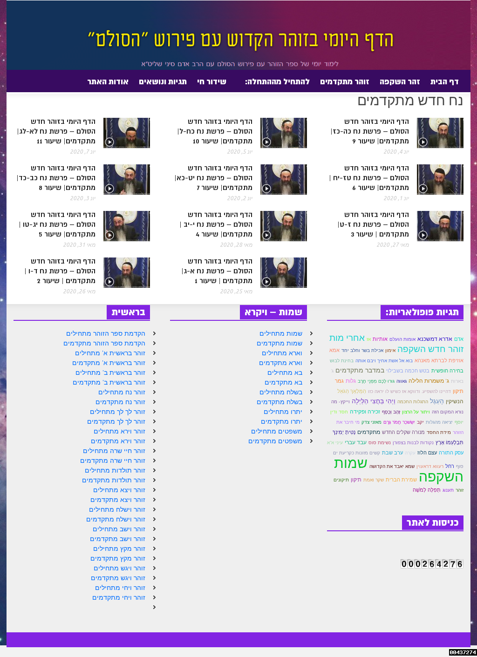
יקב (420, 422)
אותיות (380, 339)
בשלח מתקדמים (279, 402)
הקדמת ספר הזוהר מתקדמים (104, 343)
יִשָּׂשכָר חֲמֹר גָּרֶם (399, 422)
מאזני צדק (371, 422)
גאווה (401, 381)
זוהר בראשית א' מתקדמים (108, 363)
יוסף (459, 422)
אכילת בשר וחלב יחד (362, 350)
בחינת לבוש (342, 361)
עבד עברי (356, 442)
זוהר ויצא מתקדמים (117, 499)
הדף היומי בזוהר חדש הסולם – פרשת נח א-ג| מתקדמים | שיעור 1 (216, 271)
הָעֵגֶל (437, 401)
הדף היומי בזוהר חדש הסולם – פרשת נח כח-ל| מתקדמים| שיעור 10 (214, 131)
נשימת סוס (379, 443)
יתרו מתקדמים (281, 421)
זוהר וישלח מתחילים (117, 509)
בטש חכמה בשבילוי (407, 370)
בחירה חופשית (447, 370)
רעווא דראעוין (429, 466)
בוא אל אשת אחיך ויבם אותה (384, 361)
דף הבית (444, 81)
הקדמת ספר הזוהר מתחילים (105, 333)
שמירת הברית (401, 479)
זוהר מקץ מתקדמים (117, 558)
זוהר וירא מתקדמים (118, 441)
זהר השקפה (400, 81)
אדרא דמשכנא (434, 338)
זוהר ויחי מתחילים (120, 587)
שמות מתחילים (280, 333)
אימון (390, 350)
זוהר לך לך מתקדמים (116, 421)
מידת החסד (439, 432)
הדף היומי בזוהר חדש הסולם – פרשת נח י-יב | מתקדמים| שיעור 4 (215, 224)
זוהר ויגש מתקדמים (118, 578)
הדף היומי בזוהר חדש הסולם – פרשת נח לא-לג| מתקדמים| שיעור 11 (56, 131)
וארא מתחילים (282, 353)
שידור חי (211, 81)
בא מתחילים (284, 372)
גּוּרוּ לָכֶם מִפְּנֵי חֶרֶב (376, 381)
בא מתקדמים (283, 382)
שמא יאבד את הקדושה (392, 466)
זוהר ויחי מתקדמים (118, 597)
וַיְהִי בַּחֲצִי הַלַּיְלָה (373, 401)
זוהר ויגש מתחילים (119, 568)
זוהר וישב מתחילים (119, 529)
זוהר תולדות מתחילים (115, 470)
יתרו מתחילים (283, 411)
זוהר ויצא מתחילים (119, 490)
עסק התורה (451, 452)
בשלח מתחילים (280, 392)
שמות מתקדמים (279, 343)
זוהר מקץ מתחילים (119, 548)
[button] (28, 81)
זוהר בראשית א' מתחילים (110, 353)
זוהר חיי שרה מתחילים (114, 451)
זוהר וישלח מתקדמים (115, 519)
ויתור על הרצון (416, 412)
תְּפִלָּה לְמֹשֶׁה (427, 490)
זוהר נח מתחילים (121, 392)
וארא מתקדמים (280, 363)
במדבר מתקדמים (359, 370)
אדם (458, 339)
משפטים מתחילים (276, 431)
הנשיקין (454, 401)
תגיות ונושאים (163, 81)
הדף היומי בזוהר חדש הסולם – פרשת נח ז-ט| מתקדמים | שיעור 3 (373, 224)
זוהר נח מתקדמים (120, 402)
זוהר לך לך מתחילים (117, 411)
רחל (449, 466)
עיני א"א (335, 443)
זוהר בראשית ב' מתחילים (110, 372)
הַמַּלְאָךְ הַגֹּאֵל (351, 391)
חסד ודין (339, 412)
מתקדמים (368, 431)
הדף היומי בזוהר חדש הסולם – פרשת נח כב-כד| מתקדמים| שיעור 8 (55, 178)
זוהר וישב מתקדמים (117, 539)
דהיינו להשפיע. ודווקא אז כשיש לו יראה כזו (409, 391)
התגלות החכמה (412, 402)
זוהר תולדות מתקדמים (113, 480)
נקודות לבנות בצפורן (413, 443)
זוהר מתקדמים (344, 81)
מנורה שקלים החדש (403, 432)
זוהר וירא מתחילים (119, 431)
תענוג (448, 490)
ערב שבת (392, 452)
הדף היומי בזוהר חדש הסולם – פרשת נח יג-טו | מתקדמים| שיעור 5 (57, 224)
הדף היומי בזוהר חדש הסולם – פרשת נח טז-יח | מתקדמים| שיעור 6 (369, 178)
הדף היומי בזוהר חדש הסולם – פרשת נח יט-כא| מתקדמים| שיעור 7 (213, 178)
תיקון (356, 479)
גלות (351, 380)
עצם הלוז (427, 452)
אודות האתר (110, 85)
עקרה (410, 453)
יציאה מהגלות (439, 422)
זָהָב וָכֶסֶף (391, 412)
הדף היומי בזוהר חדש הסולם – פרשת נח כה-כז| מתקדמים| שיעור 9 (369, 131)
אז (369, 339)
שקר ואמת (373, 480)
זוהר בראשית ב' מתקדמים (109, 382)
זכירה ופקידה (365, 411)
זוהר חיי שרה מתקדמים (112, 460)
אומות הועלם (402, 339)
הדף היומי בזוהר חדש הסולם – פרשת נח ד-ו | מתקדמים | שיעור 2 (59, 271)
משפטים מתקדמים (275, 441)
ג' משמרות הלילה (429, 380)
